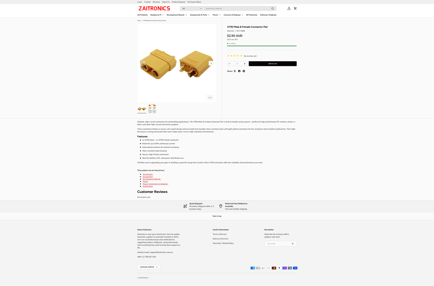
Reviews (156, 2)
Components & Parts (198, 15)
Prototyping (148, 186)
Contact (147, 2)
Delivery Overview (220, 239)
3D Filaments (251, 15)
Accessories (148, 174)
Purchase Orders (194, 2)
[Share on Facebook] (239, 71)
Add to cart (272, 64)
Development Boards (175, 15)
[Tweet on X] (234, 71)
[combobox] (228, 8)
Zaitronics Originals (268, 15)
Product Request (178, 2)
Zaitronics (230, 31)
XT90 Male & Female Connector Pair (154, 20)
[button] (295, 8)
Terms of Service (220, 234)
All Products (142, 15)
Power (215, 15)
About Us (166, 2)
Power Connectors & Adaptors (155, 184)
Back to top (217, 216)
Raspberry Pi (155, 15)
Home (139, 20)
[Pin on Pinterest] (244, 71)
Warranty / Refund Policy (223, 243)
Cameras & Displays (232, 15)
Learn (139, 2)
